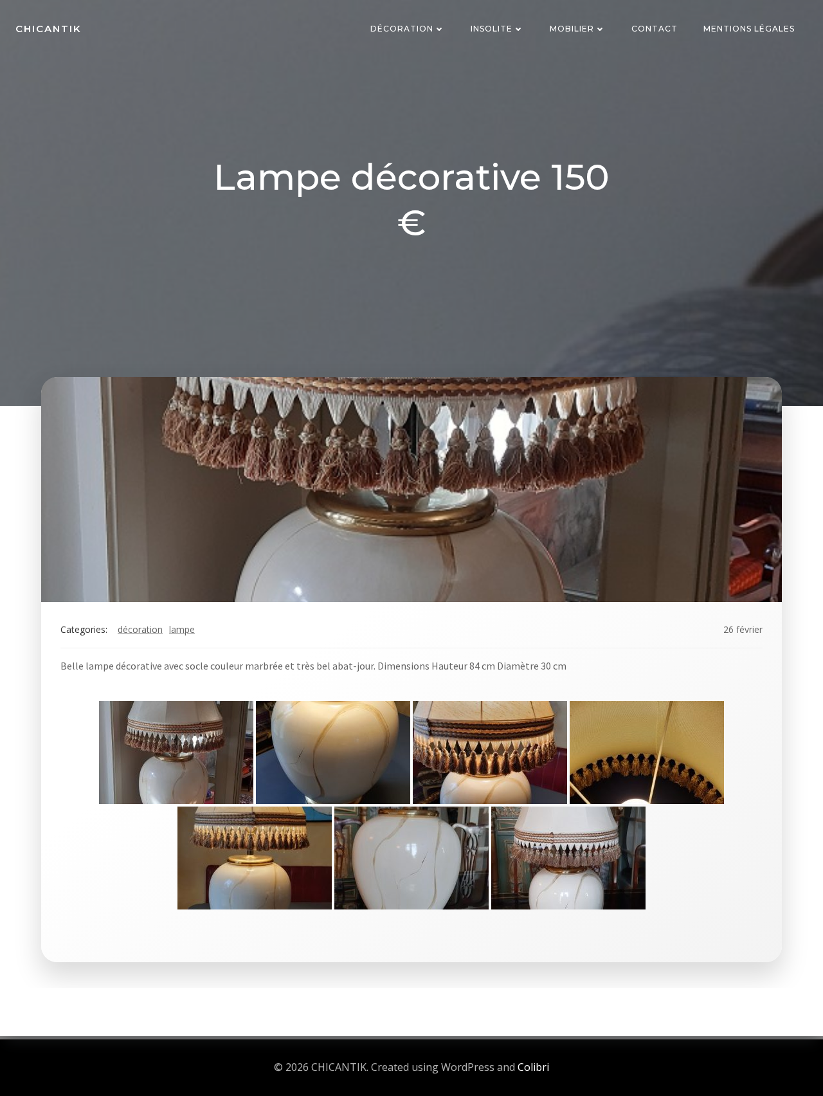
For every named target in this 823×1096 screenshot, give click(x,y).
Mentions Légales (749, 28)
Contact (654, 28)
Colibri (533, 1067)
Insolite (491, 28)
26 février (743, 629)
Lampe (182, 629)
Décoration (401, 28)
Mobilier (572, 28)
